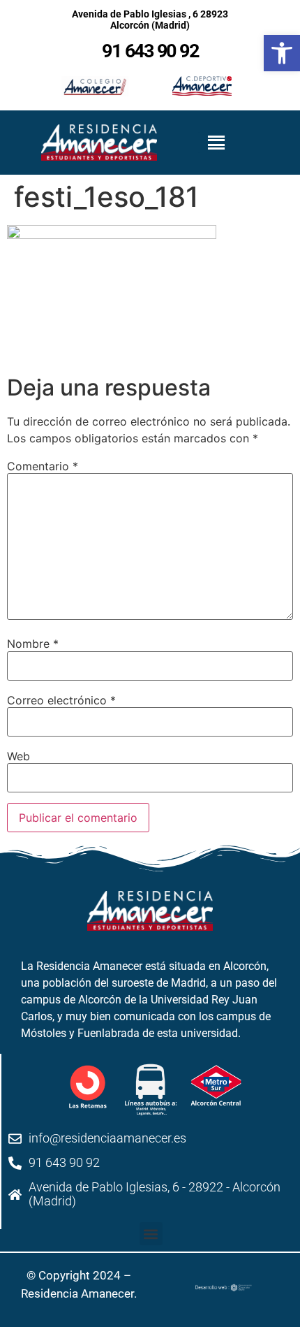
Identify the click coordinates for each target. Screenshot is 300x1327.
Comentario (42, 466)
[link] (282, 53)
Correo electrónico (61, 700)
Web (18, 756)
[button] (151, 1233)
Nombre (33, 643)
